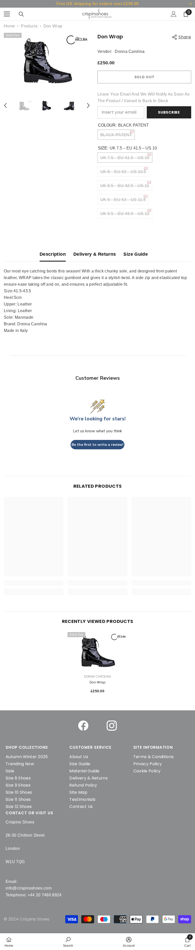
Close (190, 4)
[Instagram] (112, 725)
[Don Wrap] (97, 651)
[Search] (21, 14)
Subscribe (169, 112)
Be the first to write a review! (97, 444)
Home (9, 26)
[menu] (7, 14)
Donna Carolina (129, 51)
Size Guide (135, 254)
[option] (47, 60)
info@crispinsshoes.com (29, 888)
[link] (68, 941)
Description (53, 254)
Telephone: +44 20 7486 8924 (34, 895)
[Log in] (173, 14)
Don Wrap (97, 682)
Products (29, 26)
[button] (5, 105)
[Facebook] (83, 725)
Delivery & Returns (94, 254)
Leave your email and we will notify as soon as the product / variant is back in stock (144, 97)
